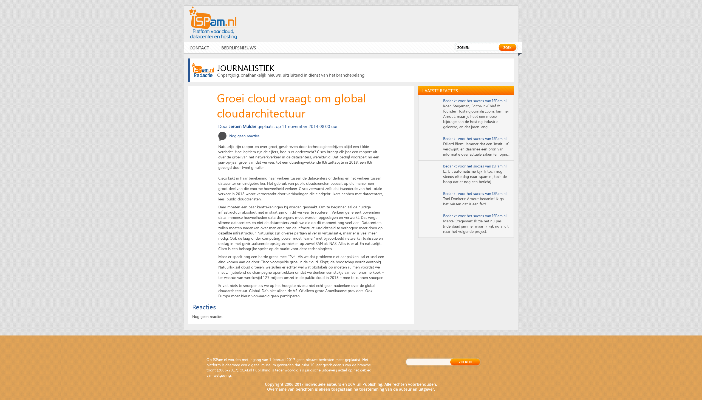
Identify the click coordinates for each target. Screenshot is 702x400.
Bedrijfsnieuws (238, 48)
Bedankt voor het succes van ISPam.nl (474, 100)
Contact (199, 48)
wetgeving (222, 375)
